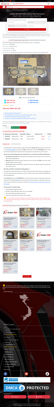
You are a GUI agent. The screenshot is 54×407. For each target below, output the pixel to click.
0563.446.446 (10, 100)
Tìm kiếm (49, 7)
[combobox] (17, 22)
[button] (50, 70)
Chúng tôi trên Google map (11, 334)
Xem (49, 136)
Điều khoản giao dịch (9, 354)
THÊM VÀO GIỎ (16, 127)
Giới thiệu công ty (8, 352)
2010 (31, 16)
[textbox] (16, 22)
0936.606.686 (34, 100)
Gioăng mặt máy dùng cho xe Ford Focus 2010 (10, 218)
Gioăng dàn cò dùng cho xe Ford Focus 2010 (43, 218)
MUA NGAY (23, 127)
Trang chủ (15, 16)
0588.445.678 (34, 102)
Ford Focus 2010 (11, 149)
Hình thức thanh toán (9, 366)
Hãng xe (20, 16)
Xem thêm (27, 276)
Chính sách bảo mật (9, 356)
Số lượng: (5, 125)
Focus (27, 16)
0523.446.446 (19, 3)
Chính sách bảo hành (9, 359)
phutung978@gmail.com (10, 332)
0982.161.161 (10, 102)
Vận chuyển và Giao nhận (10, 364)
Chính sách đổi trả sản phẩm (11, 361)
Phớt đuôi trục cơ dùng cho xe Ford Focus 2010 (10, 241)
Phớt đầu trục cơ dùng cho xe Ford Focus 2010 (26, 241)
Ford (24, 16)
